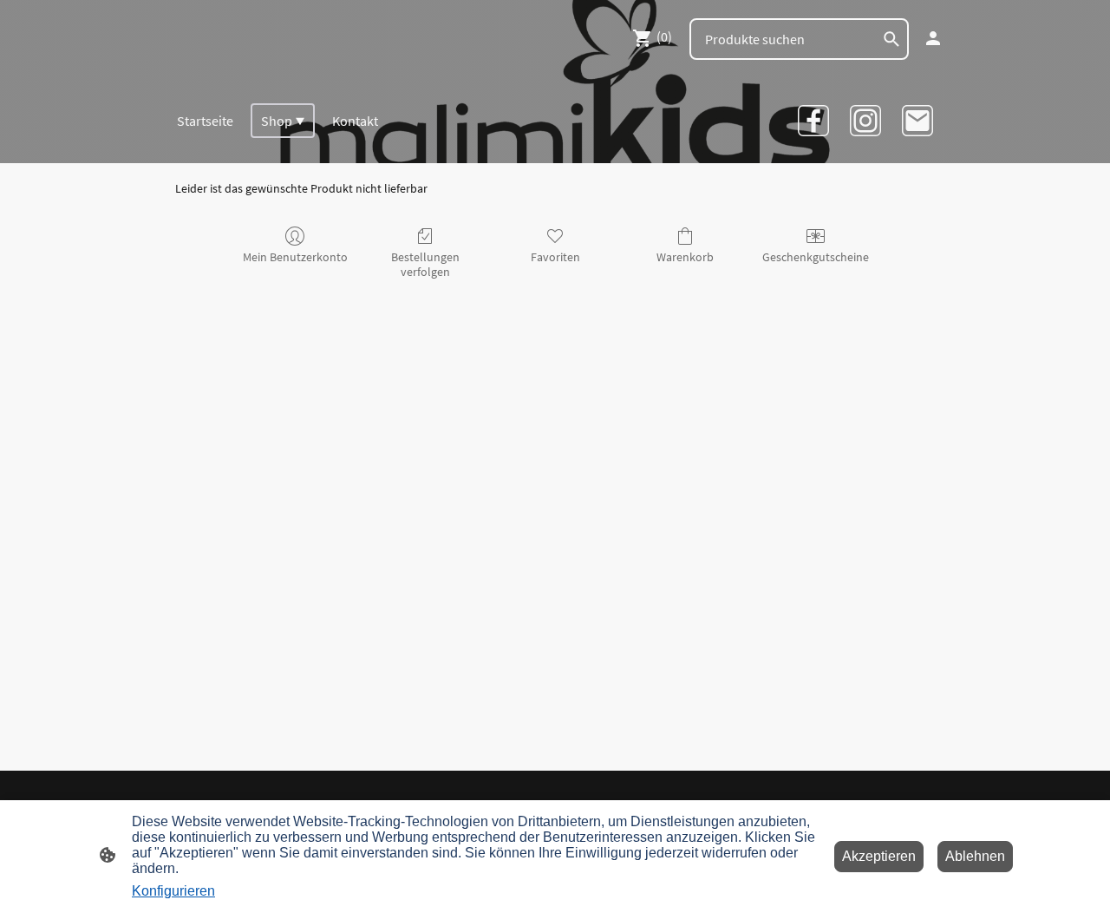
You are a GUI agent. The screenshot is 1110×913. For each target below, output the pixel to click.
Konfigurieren (173, 890)
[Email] (917, 120)
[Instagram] (865, 120)
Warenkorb (685, 257)
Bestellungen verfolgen (425, 264)
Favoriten (555, 257)
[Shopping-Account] (933, 38)
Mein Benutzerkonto (295, 257)
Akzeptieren (879, 856)
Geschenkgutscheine (815, 257)
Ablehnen (975, 856)
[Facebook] (813, 120)
